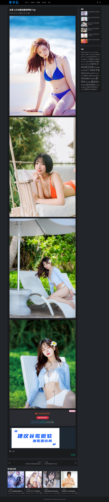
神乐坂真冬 (85, 78)
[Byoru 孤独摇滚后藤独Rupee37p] (16, 479)
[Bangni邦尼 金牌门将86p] (84, 19)
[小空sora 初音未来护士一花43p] (84, 35)
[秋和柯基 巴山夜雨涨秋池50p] (69, 479)
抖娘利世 (93, 64)
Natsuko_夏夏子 (85, 54)
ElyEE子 (90, 52)
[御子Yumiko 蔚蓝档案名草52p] (84, 24)
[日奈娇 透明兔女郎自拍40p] (51, 479)
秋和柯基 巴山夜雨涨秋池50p (69, 491)
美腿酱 (38, 2)
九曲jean (84, 59)
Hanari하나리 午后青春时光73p (33, 491)
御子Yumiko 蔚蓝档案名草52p (93, 23)
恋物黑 (32, 2)
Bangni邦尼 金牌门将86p (94, 18)
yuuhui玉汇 (93, 56)
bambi (83, 52)
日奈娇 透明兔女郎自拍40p (51, 491)
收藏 (74, 454)
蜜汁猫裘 (88, 82)
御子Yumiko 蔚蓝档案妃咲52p (93, 29)
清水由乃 (97, 73)
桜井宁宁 (87, 70)
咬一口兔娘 (85, 61)
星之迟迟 (89, 66)
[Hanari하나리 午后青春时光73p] (33, 479)
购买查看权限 (43, 417)
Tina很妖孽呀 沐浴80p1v (93, 12)
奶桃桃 (97, 61)
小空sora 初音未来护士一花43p (94, 34)
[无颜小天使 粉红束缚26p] (84, 41)
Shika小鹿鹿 (86, 56)
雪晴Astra (84, 87)
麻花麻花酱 (94, 89)
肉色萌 (44, 2)
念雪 (13, 451)
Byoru (86, 52)
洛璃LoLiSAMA (90, 73)
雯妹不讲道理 (91, 87)
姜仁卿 (82, 64)
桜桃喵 (92, 70)
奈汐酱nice (91, 61)
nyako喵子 (92, 54)
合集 (49, 2)
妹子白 (27, 2)
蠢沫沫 (94, 81)
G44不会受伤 (95, 52)
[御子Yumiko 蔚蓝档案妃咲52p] (84, 30)
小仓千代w (87, 64)
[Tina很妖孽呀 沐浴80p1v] (84, 13)
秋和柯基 (93, 79)
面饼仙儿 (87, 89)
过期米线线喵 (90, 85)
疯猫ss (86, 76)
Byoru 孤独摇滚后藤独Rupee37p (15, 491)
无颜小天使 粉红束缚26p (94, 40)
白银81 (91, 76)
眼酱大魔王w (96, 75)
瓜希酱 (82, 75)
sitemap (63, 499)
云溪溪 (96, 59)
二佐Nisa (90, 59)
